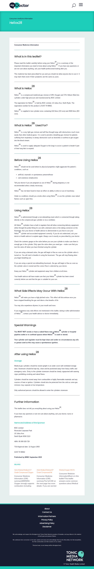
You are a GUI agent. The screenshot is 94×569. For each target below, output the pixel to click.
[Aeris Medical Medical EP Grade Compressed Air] (48, 478)
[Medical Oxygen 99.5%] (70, 477)
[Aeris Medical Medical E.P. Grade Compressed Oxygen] (25, 478)
